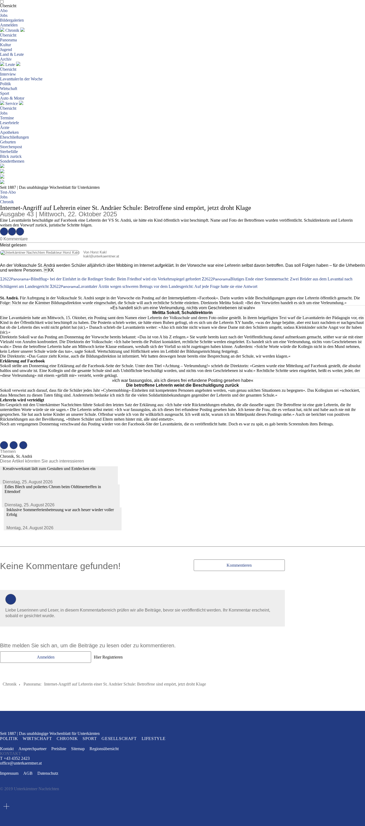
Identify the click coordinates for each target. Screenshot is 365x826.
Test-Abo (8, 192)
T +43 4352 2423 (15, 758)
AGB (28, 773)
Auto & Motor (12, 98)
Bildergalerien (12, 20)
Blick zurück (11, 156)
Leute (10, 64)
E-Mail (20, 232)
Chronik (12, 30)
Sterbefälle (9, 151)
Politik (5, 83)
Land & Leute (12, 54)
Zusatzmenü (6, 806)
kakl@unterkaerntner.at (59, 256)
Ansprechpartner (32, 748)
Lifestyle (154, 738)
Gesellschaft (119, 738)
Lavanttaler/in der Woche (21, 79)
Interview (8, 74)
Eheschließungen (14, 137)
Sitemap (78, 748)
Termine (7, 118)
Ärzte (4, 127)
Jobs (3, 15)
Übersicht (8, 5)
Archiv (6, 59)
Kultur (5, 44)
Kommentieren (239, 565)
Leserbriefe (9, 122)
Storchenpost (11, 146)
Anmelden (9, 25)
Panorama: (32, 684)
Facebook (4, 232)
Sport (4, 93)
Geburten (8, 142)
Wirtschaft (8, 88)
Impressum (9, 773)
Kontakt (7, 748)
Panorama (8, 40)
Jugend (6, 49)
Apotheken (9, 132)
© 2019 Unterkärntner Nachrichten (29, 788)
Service (11, 103)
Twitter (12, 232)
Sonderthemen (12, 161)
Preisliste (58, 748)
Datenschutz (47, 773)
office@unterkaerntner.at (21, 763)
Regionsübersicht (104, 748)
